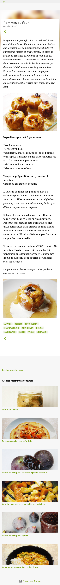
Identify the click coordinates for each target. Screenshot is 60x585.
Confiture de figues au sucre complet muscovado (24, 473)
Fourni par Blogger (31, 581)
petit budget (31, 324)
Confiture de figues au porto (15, 536)
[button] (5, 32)
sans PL (22, 332)
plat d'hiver (27, 328)
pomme (39, 328)
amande (7, 324)
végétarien (42, 332)
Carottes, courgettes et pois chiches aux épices (23, 504)
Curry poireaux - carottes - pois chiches (20, 567)
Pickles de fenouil (10, 409)
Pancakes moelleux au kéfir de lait (17, 441)
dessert (18, 324)
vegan (31, 332)
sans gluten (9, 332)
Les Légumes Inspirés (12, 370)
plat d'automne (11, 328)
